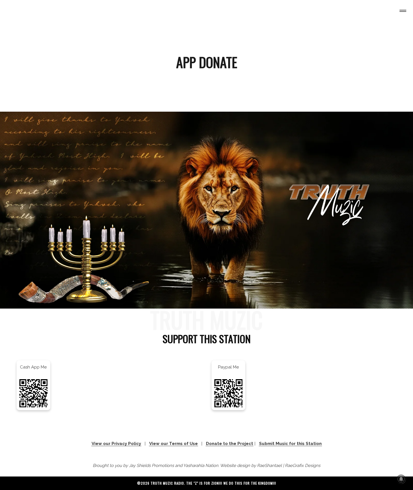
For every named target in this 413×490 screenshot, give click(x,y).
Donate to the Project (229, 443)
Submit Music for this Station (290, 443)
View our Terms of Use (173, 443)
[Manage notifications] (401, 479)
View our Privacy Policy (116, 443)
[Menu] (402, 11)
